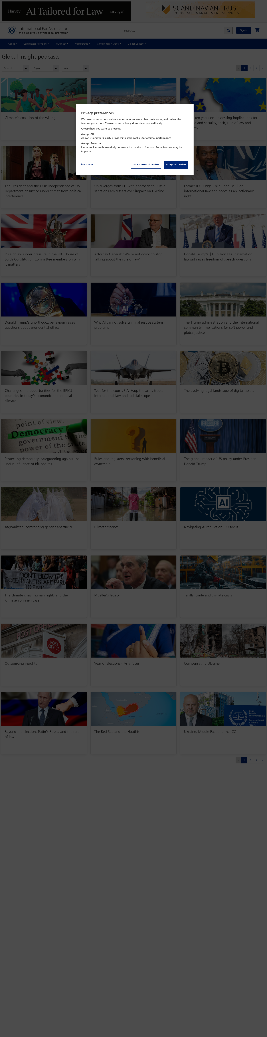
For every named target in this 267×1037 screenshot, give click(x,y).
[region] (135, 139)
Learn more (87, 164)
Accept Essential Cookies (146, 165)
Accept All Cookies (176, 165)
